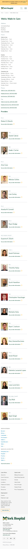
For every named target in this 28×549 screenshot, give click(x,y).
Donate (16, 480)
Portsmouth (4, 437)
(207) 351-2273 (6, 535)
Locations (7, 12)
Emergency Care (5, 451)
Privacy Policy (6, 545)
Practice (3, 456)
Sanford (3, 439)
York (2, 446)
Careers (3, 495)
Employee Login (4, 498)
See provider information (7, 124)
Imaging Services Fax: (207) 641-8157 (10, 104)
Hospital (3, 453)
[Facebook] (4, 538)
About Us (3, 475)
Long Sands (3, 435)
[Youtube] (11, 538)
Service (2, 458)
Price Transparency (19, 489)
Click (24, 2)
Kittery (2, 433)
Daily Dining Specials (19, 477)
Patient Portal (17, 487)
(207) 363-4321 (6, 529)
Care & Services (5, 477)
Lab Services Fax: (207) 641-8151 (9, 107)
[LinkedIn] (14, 538)
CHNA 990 (12, 545)
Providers (3, 487)
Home (2, 12)
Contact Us (3, 480)
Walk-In (3, 460)
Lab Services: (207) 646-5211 (8, 96)
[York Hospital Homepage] (14, 518)
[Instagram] (7, 538)
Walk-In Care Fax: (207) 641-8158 (9, 102)
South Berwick (4, 442)
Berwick (3, 431)
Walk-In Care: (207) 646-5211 (8, 90)
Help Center (17, 482)
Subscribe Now (5, 510)
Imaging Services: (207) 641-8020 (9, 93)
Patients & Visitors (5, 484)
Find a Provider (18, 484)
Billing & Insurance (18, 475)
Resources (3, 489)
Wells (2, 444)
